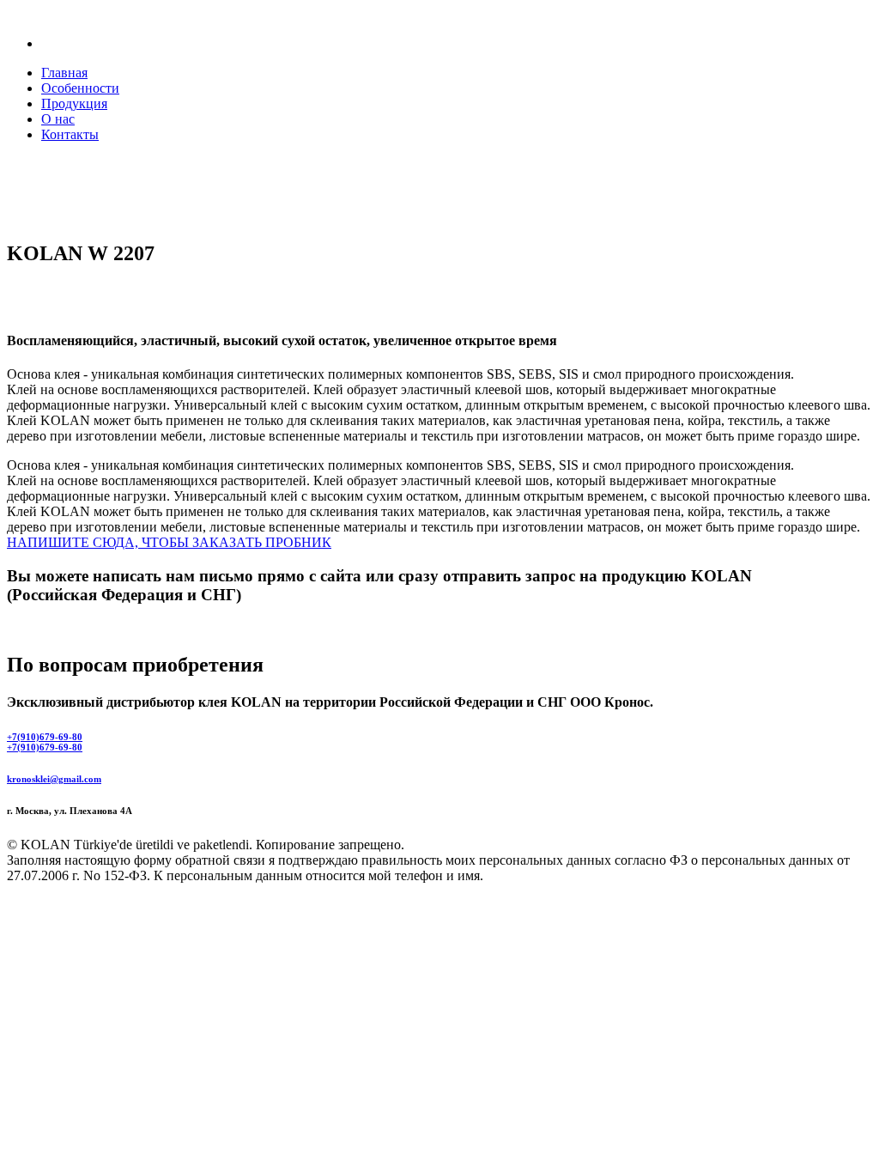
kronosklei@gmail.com (54, 779)
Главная (64, 72)
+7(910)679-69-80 (44, 737)
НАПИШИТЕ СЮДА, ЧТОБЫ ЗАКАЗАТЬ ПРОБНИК (169, 542)
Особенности (80, 88)
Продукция (74, 103)
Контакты (70, 134)
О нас (58, 119)
